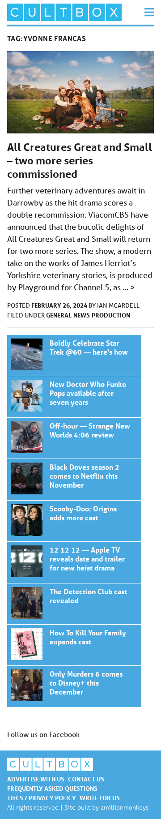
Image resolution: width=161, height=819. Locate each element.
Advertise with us (35, 779)
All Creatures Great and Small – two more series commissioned (79, 160)
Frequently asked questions (52, 788)
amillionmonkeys (124, 807)
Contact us (86, 779)
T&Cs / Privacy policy (41, 797)
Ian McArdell (118, 305)
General (59, 315)
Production (111, 315)
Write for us (100, 797)
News (81, 315)
